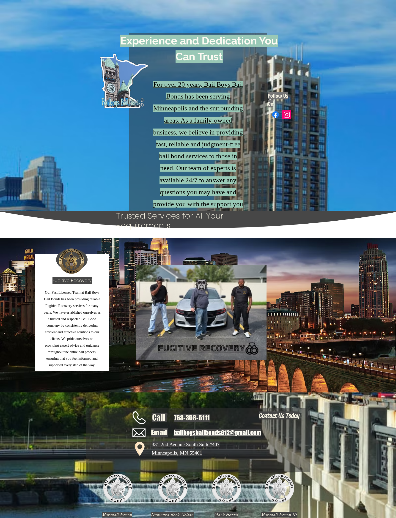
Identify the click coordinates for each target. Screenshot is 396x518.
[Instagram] (286, 114)
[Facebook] (275, 114)
